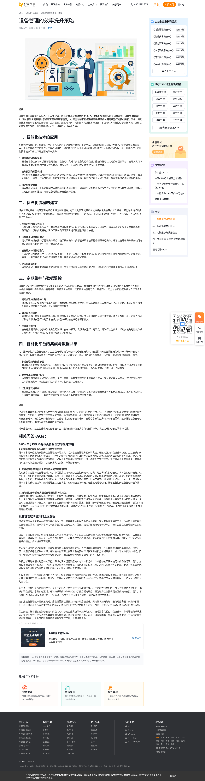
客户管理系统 (41, 766)
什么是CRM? (161, 172)
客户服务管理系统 (25, 734)
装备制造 (46, 734)
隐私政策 (94, 750)
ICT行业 (46, 738)
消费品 (45, 730)
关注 (50, 28)
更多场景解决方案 (169, 127)
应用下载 (129, 722)
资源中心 (80, 4)
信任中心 (94, 734)
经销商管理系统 (25, 738)
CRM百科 (70, 753)
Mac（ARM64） (134, 742)
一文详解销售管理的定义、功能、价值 (169, 186)
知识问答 (70, 750)
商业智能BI (73, 766)
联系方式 (94, 742)
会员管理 (160, 113)
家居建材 (46, 750)
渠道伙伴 (104, 4)
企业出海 (119, 766)
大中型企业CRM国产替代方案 (169, 193)
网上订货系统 (52, 766)
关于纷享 (116, 4)
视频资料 (70, 746)
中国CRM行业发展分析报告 (168, 178)
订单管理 (160, 106)
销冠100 (127, 766)
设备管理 (160, 120)
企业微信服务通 (25, 753)
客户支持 (92, 4)
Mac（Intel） (133, 738)
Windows (131, 734)
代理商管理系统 (25, 742)
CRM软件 (22, 766)
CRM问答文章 (32, 13)
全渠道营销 (160, 92)
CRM (21, 13)
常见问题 (70, 726)
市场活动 (70, 738)
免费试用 (169, 4)
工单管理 (177, 120)
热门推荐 (22, 762)
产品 (45, 4)
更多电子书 (169, 71)
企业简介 (94, 726)
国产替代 (111, 766)
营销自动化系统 (25, 730)
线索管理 (160, 99)
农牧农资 (46, 746)
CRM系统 (30, 766)
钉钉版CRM (23, 750)
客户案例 (67, 4)
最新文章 (31, 762)
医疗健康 (46, 742)
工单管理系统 (93, 766)
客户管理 (177, 106)
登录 (156, 4)
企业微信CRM (24, 746)
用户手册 (70, 730)
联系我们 (159, 722)
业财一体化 (103, 766)
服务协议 (94, 746)
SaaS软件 (46, 726)
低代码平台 (82, 766)
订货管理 (177, 113)
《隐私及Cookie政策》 (140, 774)
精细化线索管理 (162, 199)
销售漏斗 (177, 99)
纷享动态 (94, 730)
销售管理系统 (24, 726)
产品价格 (70, 734)
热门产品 (23, 722)
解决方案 (55, 4)
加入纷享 (94, 738)
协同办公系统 (63, 766)
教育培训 (46, 753)
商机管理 (177, 92)
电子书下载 (71, 742)
